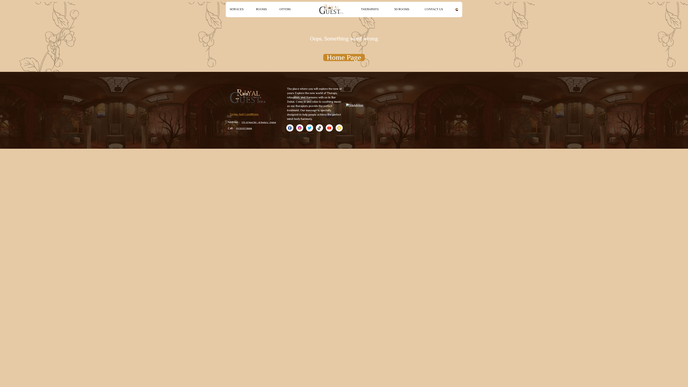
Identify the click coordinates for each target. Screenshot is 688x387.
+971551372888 (244, 128)
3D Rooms (401, 9)
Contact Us (434, 9)
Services (236, 9)
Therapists (370, 9)
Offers (285, 9)
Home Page (344, 57)
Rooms (261, 9)
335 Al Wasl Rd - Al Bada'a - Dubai (259, 122)
